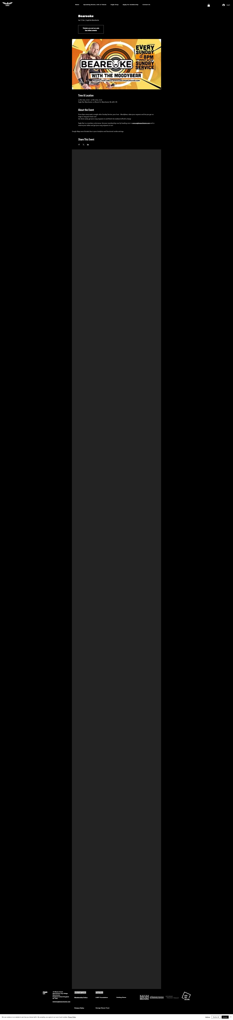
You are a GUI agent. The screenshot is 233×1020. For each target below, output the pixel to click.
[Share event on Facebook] (79, 144)
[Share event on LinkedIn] (88, 144)
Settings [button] (207, 1017)
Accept (225, 1017)
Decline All (216, 1017)
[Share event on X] (83, 144)
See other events (91, 30)
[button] (208, 5)
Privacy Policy (72, 1017)
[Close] (231, 1017)
